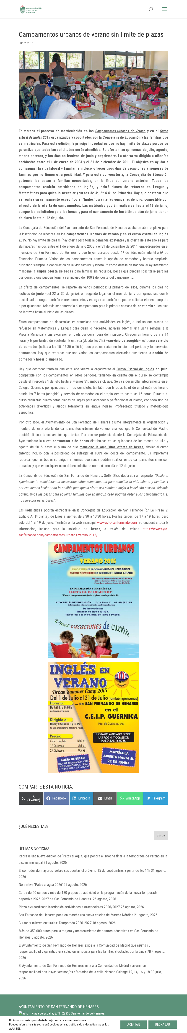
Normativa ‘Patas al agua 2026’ (41, 884)
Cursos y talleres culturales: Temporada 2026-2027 (55, 923)
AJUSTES (14, 1028)
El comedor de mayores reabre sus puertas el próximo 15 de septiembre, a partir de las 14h (84, 870)
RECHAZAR (162, 1024)
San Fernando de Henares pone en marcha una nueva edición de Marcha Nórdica (76, 915)
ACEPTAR (133, 1024)
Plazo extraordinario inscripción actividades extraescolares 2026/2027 (69, 907)
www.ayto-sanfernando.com (117, 522)
